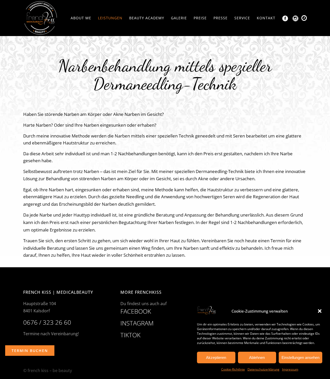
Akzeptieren (216, 357)
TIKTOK (130, 335)
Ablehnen (257, 357)
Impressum (290, 369)
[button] (319, 311)
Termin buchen (30, 350)
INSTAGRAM (137, 323)
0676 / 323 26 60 (47, 322)
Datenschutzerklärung (263, 369)
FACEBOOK (135, 311)
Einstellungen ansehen (300, 357)
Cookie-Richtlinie (233, 369)
